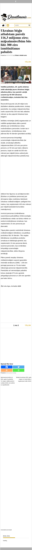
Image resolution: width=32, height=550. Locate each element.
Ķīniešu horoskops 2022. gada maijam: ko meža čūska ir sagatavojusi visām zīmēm (23, 379)
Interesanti (9, 373)
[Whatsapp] (18, 370)
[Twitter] (18, 366)
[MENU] (8, 25)
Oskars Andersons (21, 55)
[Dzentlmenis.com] (3, 25)
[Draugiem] (6, 370)
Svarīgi (14, 373)
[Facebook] (6, 366)
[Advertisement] (16, 175)
